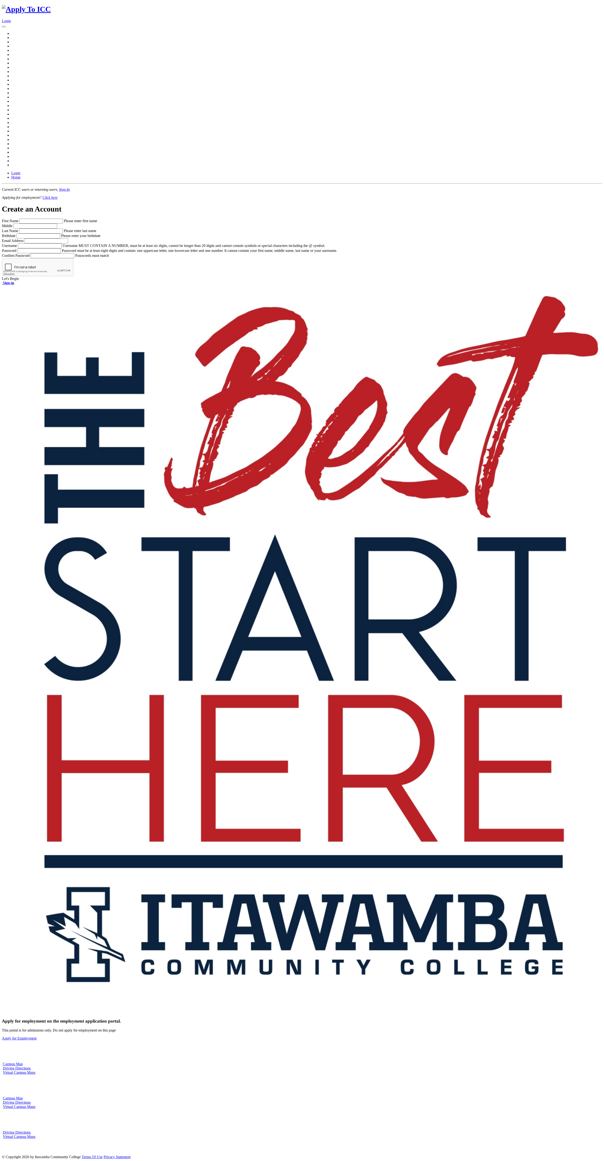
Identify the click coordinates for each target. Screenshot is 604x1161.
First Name (10, 221)
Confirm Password (16, 256)
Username (9, 246)
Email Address (13, 241)
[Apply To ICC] (26, 9)
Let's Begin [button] (10, 279)
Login (6, 21)
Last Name (10, 231)
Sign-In (64, 189)
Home (16, 177)
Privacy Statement (117, 1157)
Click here (50, 198)
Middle (7, 226)
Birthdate (9, 236)
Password (9, 251)
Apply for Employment (19, 1038)
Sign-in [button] (8, 283)
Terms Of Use (92, 1157)
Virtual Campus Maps (19, 1072)
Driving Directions (17, 1068)
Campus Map (13, 1064)
